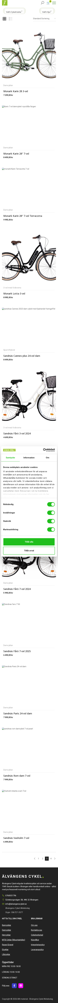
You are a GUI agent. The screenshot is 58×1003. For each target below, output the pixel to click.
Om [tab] (47, 457)
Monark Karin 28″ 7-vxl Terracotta (22, 215)
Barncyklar (6, 925)
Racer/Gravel (7, 945)
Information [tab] (29, 457)
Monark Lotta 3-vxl (14, 293)
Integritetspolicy (38, 945)
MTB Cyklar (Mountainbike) (13, 940)
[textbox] (14, 12)
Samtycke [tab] (10, 457)
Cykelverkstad (37, 935)
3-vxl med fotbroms (12, 288)
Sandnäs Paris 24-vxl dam (17, 713)
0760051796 (10, 895)
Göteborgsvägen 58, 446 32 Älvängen (21, 900)
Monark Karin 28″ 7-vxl (16, 153)
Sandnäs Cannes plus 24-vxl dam (21, 355)
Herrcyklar (6, 935)
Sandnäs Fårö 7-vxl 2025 (17, 651)
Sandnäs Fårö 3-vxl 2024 (17, 433)
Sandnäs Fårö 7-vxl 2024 (17, 589)
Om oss (34, 925)
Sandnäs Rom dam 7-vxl (16, 775)
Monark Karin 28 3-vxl (15, 91)
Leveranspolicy (37, 949)
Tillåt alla (29, 542)
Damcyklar (8, 85)
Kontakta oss (36, 930)
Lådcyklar (6, 954)
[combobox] (14, 11)
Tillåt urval (29, 550)
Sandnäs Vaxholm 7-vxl (16, 838)
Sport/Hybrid (9, 350)
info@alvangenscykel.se (16, 904)
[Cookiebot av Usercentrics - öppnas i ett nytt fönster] (43, 450)
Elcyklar (5, 949)
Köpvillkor (35, 940)
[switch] (50, 512)
